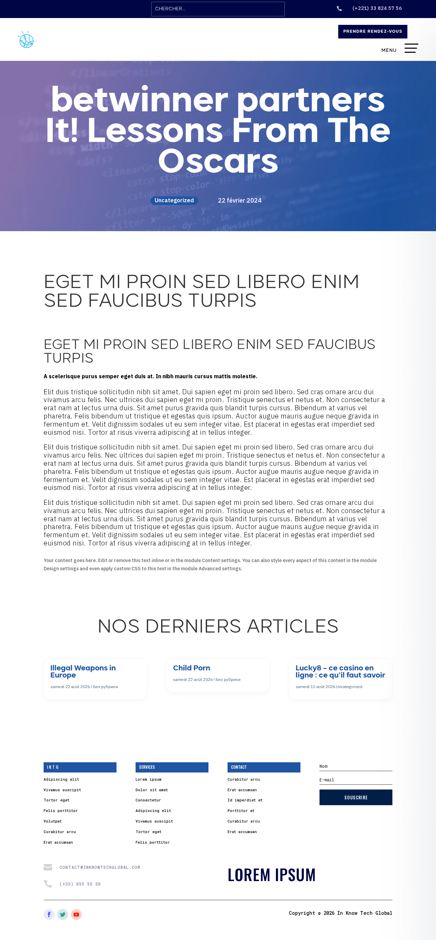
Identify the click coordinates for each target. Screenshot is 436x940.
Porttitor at (241, 810)
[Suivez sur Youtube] (76, 914)
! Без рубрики (104, 686)
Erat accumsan (58, 842)
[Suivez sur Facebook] (49, 914)
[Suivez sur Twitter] (62, 914)
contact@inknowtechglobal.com (100, 867)
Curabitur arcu (60, 831)
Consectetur (148, 799)
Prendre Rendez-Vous (372, 32)
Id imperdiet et (245, 799)
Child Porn (191, 668)
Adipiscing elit (61, 779)
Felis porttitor (61, 810)
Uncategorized (174, 200)
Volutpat (53, 821)
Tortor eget (56, 799)
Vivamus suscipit (62, 789)
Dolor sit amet (152, 789)
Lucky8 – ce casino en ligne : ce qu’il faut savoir (340, 672)
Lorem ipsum (148, 779)
